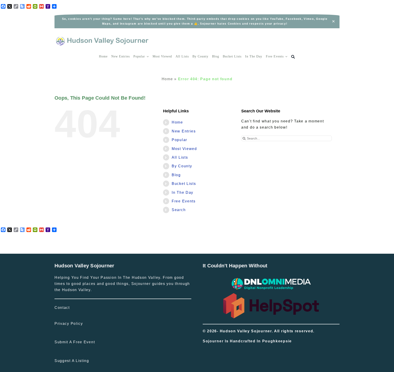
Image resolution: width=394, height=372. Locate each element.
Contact (62, 308)
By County (182, 166)
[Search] (293, 57)
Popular (179, 140)
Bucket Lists (184, 184)
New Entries (184, 131)
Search (179, 210)
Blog (176, 175)
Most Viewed (184, 149)
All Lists (180, 157)
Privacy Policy (68, 324)
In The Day (182, 192)
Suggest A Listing (71, 361)
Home (167, 79)
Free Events (184, 201)
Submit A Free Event (74, 342)
